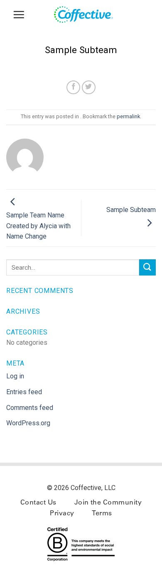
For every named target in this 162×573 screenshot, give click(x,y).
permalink (128, 116)
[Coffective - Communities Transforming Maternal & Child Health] (87, 14)
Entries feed (24, 392)
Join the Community (108, 503)
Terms (102, 513)
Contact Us (38, 503)
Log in (15, 376)
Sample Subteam (131, 210)
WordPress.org (28, 423)
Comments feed (29, 408)
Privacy (62, 513)
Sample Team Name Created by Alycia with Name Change (38, 225)
